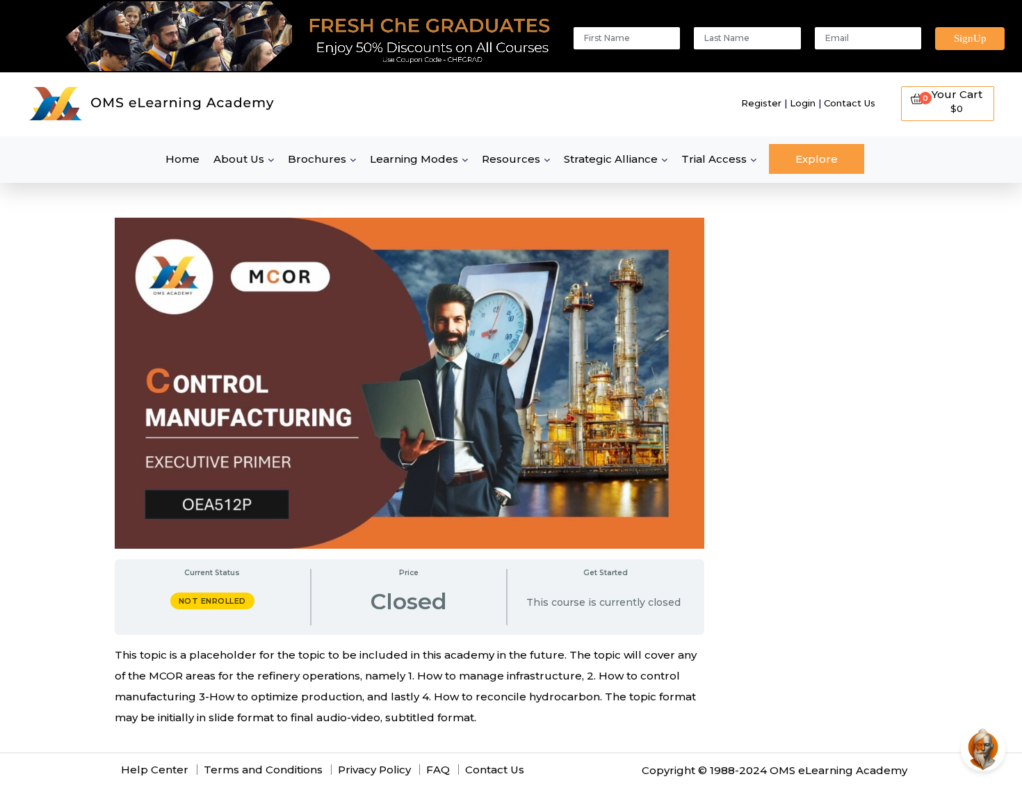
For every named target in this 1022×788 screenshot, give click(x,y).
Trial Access (714, 159)
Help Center (154, 769)
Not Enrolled (212, 601)
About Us (238, 159)
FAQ (438, 769)
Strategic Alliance (611, 159)
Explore (816, 159)
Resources (511, 159)
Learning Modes (414, 159)
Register (761, 102)
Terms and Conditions (263, 769)
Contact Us (849, 102)
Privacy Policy (374, 769)
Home (182, 159)
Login (803, 102)
